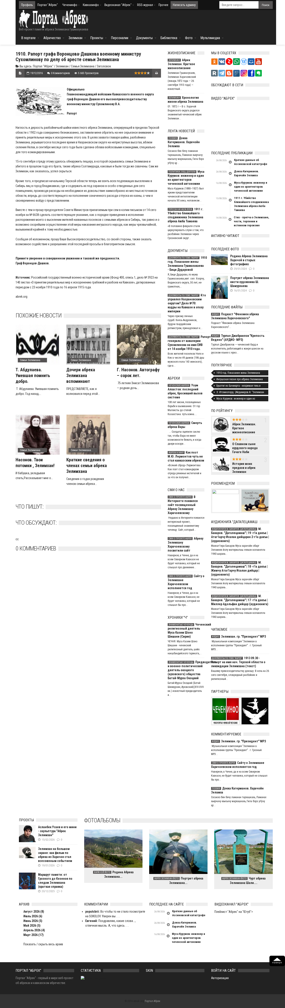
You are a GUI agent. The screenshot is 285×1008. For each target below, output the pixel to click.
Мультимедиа (210, 38)
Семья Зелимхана (82, 66)
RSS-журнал (145, 5)
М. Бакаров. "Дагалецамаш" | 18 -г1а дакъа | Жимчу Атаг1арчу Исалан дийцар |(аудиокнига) (239, 568)
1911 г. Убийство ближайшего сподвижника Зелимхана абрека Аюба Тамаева (185, 215)
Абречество (52, 38)
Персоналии (119, 38)
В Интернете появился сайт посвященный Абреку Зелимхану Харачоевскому (183, 505)
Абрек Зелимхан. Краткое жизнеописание (181, 64)
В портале (28, 38)
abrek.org (21, 296)
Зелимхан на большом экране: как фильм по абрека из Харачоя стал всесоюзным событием (55, 855)
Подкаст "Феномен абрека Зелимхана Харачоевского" (235, 316)
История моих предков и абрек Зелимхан (243, 468)
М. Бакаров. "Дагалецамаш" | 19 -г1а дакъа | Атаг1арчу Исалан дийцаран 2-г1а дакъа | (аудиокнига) (240, 535)
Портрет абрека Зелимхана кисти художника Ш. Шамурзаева (249, 282)
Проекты (96, 38)
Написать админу (184, 5)
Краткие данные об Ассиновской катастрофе (250, 162)
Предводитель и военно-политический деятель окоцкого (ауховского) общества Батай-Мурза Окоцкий (186, 670)
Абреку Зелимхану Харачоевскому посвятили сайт (185, 544)
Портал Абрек (152, 1001)
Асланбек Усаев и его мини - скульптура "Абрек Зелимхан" (57, 831)
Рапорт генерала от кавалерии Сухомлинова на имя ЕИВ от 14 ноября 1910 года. (186, 343)
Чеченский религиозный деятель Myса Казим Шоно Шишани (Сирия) (186, 630)
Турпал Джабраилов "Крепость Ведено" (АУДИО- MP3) (237, 337)
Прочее (163, 5)
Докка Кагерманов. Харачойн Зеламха (184, 142)
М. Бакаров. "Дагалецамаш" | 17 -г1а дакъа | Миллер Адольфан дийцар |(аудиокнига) (239, 600)
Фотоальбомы (102, 820)
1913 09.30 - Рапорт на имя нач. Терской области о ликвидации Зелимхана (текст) (238, 662)
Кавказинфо (91, 5)
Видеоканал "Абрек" (118, 5)
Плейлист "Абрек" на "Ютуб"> (233, 912)
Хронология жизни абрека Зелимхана (185, 99)
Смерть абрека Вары (185, 425)
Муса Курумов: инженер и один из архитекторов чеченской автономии (186, 177)
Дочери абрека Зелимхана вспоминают (80, 375)
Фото (189, 38)
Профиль (27, 5)
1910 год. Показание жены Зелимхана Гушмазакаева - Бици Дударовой (186, 263)
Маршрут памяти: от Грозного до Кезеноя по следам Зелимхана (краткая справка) (55, 880)
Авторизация (220, 978)
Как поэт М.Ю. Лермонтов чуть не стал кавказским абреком (186, 456)
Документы (144, 38)
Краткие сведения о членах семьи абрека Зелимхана (86, 465)
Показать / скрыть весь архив (43, 944)
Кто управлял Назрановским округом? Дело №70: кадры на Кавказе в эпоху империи (186, 303)
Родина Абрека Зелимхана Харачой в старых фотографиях (249, 260)
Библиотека (169, 38)
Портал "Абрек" (47, 5)
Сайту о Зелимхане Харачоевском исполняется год (186, 582)
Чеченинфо (69, 5)
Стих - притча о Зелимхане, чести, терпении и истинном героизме (251, 221)
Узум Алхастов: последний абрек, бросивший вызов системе (185, 391)
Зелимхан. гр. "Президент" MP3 (239, 636)
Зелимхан (75, 38)
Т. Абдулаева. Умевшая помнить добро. (33, 375)
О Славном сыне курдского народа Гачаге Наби (245, 448)
